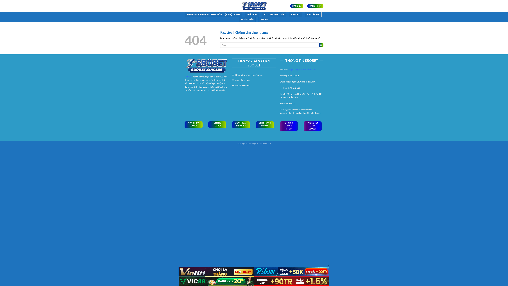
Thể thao (252, 14)
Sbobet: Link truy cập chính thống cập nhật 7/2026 (213, 14)
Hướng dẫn (247, 19)
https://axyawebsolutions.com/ (302, 69)
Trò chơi (295, 14)
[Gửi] (321, 45)
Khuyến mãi (313, 14)
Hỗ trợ (264, 19)
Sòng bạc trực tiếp (274, 14)
